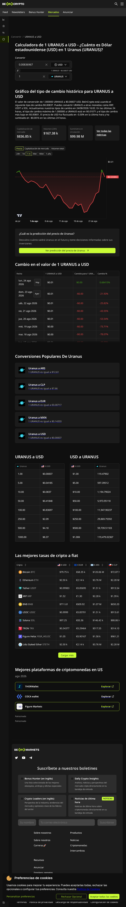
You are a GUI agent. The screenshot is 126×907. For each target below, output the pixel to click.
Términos (22, 902)
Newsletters (18, 12)
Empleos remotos (43, 872)
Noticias (74, 840)
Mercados (53, 12)
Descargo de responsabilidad (72, 902)
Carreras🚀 (40, 845)
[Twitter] (16, 758)
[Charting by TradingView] (19, 215)
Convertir (16, 36)
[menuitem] (4, 19)
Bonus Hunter (36, 12)
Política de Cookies (88, 889)
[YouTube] (24, 758)
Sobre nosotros (42, 840)
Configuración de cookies (104, 902)
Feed (5, 12)
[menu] (4, 29)
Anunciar (68, 12)
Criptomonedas (78, 845)
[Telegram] (31, 758)
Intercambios (77, 850)
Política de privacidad (41, 902)
